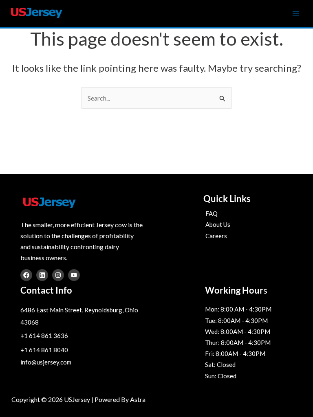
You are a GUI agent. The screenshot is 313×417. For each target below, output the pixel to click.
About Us (217, 224)
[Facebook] (26, 275)
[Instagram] (58, 275)
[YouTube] (74, 275)
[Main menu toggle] (296, 14)
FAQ (211, 213)
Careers (216, 235)
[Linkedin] (42, 275)
